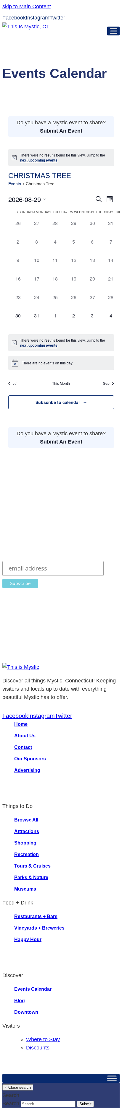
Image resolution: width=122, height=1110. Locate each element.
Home (21, 724)
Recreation (26, 854)
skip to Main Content (26, 6)
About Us (25, 735)
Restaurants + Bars (35, 916)
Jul (15, 383)
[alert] (61, 157)
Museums (25, 888)
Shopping (25, 842)
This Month (61, 383)
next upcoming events (38, 160)
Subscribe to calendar (58, 402)
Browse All (26, 819)
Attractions (26, 831)
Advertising (27, 770)
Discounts (37, 1048)
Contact (23, 747)
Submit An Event (61, 131)
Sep (106, 383)
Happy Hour (27, 939)
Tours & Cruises (32, 865)
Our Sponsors (30, 758)
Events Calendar (33, 989)
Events (14, 183)
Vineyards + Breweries (39, 927)
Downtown (26, 1012)
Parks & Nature (31, 877)
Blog (19, 1000)
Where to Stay (43, 1039)
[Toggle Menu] (115, 31)
